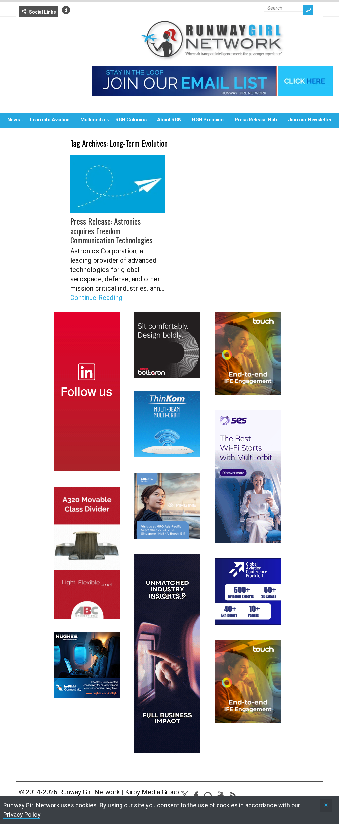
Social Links (42, 12)
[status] (326, 805)
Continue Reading (96, 298)
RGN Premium (208, 120)
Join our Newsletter (310, 120)
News (13, 120)
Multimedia (92, 120)
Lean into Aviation (50, 120)
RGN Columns (131, 120)
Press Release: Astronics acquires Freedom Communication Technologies (111, 230)
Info (66, 10)
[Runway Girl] (212, 56)
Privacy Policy (21, 814)
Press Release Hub (256, 120)
